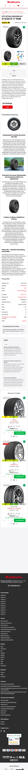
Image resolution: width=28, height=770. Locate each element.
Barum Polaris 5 (4, 621)
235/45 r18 (3, 605)
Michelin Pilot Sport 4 (5, 631)
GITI (12, 11)
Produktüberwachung (16, 436)
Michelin (3, 657)
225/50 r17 (3, 614)
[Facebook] (1, 731)
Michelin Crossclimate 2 (6, 623)
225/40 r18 (3, 601)
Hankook (3, 653)
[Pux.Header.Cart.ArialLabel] (14, 5)
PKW (10, 11)
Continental (3, 648)
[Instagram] (4, 731)
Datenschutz (3, 710)
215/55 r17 (3, 603)
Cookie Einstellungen (5, 715)
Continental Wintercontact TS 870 (8, 629)
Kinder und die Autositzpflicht (7, 684)
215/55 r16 (3, 612)
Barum (2, 646)
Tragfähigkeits (5, 317)
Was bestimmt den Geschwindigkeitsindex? (10, 686)
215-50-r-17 (4, 13)
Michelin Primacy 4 (5, 635)
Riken (2, 663)
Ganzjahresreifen (22, 297)
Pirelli (2, 661)
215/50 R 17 (23, 294)
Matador (2, 655)
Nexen (2, 659)
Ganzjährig (3, 676)
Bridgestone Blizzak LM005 (7, 639)
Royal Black (3, 665)
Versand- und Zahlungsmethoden (8, 706)
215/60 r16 (3, 607)
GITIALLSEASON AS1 (18, 11)
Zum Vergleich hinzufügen (14, 436)
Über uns (3, 723)
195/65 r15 (3, 599)
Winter (2, 674)
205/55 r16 (3, 595)
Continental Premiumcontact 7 (8, 627)
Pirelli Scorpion (4, 633)
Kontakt (2, 721)
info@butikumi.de (15, 585)
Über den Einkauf (4, 700)
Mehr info (14, 75)
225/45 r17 (3, 597)
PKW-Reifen (23, 285)
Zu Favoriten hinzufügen (11, 436)
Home (3, 11)
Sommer (3, 672)
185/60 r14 (3, 610)
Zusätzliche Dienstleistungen (7, 708)
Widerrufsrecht (4, 704)
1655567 (24, 321)
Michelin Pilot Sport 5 (5, 637)
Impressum (3, 712)
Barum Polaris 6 (4, 625)
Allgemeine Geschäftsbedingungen (8, 702)
